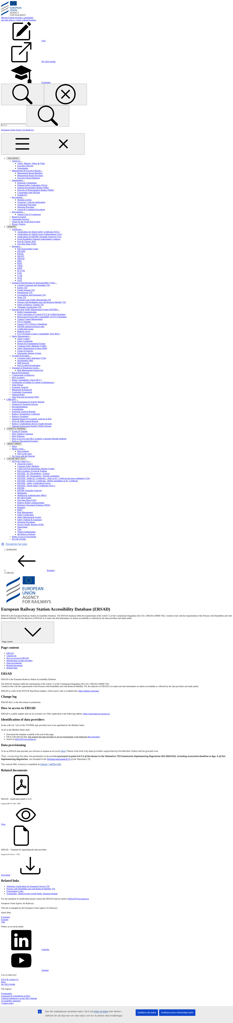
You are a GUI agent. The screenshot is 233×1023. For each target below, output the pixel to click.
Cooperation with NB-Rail (28, 192)
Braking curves (23, 331)
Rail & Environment (20, 373)
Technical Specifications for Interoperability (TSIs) (33, 283)
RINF (19, 268)
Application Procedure (26, 205)
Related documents (14, 665)
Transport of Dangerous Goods (25, 368)
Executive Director (25, 166)
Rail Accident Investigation (28, 365)
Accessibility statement (10, 1001)
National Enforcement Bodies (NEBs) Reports (31, 426)
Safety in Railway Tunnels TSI (30, 305)
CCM (19, 275)
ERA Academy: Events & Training (32, 471)
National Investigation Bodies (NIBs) (33, 188)
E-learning (5, 917)
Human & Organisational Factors (31, 343)
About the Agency (25, 464)
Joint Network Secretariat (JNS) (25, 397)
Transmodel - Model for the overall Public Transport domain (32, 893)
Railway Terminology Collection (26, 414)
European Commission (27, 183)
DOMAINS (12, 227)
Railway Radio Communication (30, 503)
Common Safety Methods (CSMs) (31, 346)
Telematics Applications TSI (29, 307)
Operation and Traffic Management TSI (34, 300)
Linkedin (45, 949)
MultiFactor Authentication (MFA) (32, 495)
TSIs (19, 529)
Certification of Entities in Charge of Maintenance (33, 382)
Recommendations (20, 407)
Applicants (16, 229)
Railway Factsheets (20, 416)
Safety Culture (23, 339)
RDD (19, 263)
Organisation (22, 168)
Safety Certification (25, 515)
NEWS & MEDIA (15, 444)
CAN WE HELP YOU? (17, 459)
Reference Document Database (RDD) (33, 505)
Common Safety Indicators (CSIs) (31, 358)
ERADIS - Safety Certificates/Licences (34, 483)
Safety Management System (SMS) (32, 348)
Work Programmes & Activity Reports (28, 402)
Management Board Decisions (30, 175)
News (14, 446)
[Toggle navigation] (43, 144)
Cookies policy (7, 1003)
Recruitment (17, 197)
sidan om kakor (101, 1011)
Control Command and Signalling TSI (33, 285)
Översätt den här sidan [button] (16, 544)
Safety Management (20, 336)
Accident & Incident (20, 356)
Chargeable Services (20, 219)
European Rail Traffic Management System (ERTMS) (35, 309)
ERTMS (20, 488)
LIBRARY (11, 399)
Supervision (22, 527)
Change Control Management (29, 319)
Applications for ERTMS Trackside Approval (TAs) (39, 237)
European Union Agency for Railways (17, 130)
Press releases (23, 451)
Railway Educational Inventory (25, 441)
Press (3, 982)
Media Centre (17, 449)
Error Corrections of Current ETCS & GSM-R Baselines (41, 314)
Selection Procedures (26, 522)
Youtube (45, 970)
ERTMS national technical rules (30, 326)
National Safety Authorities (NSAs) (32, 185)
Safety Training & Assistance (29, 520)
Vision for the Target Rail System (26, 222)
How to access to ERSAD (17, 658)
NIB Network (23, 363)
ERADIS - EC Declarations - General (33, 473)
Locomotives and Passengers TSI (31, 295)
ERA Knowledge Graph (27, 249)
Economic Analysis (20, 387)
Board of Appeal (19, 217)
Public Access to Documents (24, 537)
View (3, 824)
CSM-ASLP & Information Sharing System (35, 469)
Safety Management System (29, 517)
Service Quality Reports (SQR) (30, 524)
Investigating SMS (25, 360)
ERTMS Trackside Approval (29, 490)
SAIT (19, 280)
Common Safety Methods (28, 466)
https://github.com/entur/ (88, 691)
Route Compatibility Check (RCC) (27, 380)
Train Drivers (17, 385)
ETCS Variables (24, 322)
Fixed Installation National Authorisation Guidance (39, 239)
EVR (19, 273)
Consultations (17, 409)
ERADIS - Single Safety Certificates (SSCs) (36, 486)
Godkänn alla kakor (147, 1012)
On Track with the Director (23, 456)
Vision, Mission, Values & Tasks (31, 163)
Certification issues (25, 329)
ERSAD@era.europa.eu (25, 739)
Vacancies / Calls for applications (31, 202)
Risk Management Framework (30, 370)
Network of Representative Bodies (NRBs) (35, 190)
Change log (11, 656)
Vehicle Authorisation (26, 532)
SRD (19, 261)
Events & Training (20, 431)
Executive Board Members (28, 178)
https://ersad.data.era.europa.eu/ (96, 714)
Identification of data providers (19, 660)
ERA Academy (18, 377)
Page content (7, 642)
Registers (16, 246)
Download (5, 875)
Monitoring (22, 493)
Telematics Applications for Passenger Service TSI (27, 886)
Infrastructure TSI (24, 292)
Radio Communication (27, 312)
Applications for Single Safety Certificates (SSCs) (38, 232)
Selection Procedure (25, 207)
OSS (3, 922)
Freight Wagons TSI (26, 290)
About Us (16, 161)
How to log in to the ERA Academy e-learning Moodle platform (39, 439)
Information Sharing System (29, 353)
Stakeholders (17, 180)
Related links (12, 668)
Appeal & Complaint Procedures (31, 209)
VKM (19, 266)
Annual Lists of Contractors (29, 214)
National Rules (18, 394)
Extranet (4, 919)
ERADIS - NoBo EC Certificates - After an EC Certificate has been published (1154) (53, 478)
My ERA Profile (24, 498)
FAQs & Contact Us (20, 461)
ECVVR (21, 271)
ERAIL (20, 254)
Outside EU (22, 195)
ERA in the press (24, 454)
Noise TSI (21, 297)
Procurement (17, 212)
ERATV (20, 256)
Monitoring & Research (22, 390)
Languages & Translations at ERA (15, 996)
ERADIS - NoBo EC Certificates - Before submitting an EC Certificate (47, 481)
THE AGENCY (14, 158)
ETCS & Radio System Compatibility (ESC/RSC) (38, 334)
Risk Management (25, 512)
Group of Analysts (25, 351)
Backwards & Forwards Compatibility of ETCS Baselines (42, 317)
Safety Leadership (25, 341)
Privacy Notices (18, 224)
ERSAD (21, 258)
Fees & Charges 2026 (26, 241)
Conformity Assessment (22, 392)
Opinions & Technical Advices (25, 404)
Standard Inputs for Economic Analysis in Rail (31, 419)
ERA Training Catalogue (22, 434)
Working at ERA (24, 200)
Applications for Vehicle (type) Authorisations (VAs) (39, 234)
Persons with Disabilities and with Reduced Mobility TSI (41, 302)
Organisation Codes (14, 891)
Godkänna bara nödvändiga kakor (177, 1012)
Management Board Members (30, 173)
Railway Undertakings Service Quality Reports (32, 424)
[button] (2, 544)
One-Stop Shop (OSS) (26, 244)
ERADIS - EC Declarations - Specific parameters (38, 476)
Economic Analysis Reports (23, 411)
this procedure (94, 737)
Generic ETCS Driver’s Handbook (32, 324)
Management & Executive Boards (26, 171)
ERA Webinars (18, 436)
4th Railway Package (26, 534)
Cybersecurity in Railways (23, 375)
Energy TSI (22, 288)
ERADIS (21, 251)
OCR (19, 278)
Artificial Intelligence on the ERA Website (19, 998)
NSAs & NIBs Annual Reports (25, 421)
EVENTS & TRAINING (17, 429)
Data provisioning (14, 663)
